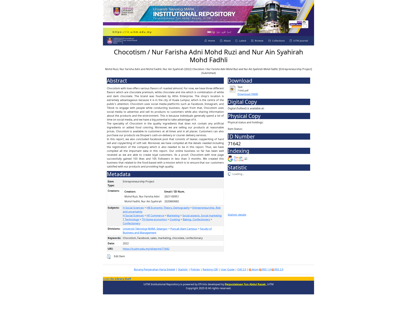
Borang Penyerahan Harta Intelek (154, 269)
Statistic (183, 269)
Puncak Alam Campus (183, 229)
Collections (278, 40)
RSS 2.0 (278, 269)
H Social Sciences (133, 207)
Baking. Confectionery (196, 219)
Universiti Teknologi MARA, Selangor (145, 229)
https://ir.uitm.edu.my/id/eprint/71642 (146, 249)
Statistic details (237, 214)
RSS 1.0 (266, 269)
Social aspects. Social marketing (202, 215)
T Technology (131, 219)
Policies (195, 269)
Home (211, 40)
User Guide (228, 269)
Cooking (175, 219)
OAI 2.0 (241, 269)
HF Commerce (155, 215)
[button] (109, 256)
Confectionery (131, 223)
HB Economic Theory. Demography (168, 207)
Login (117, 279)
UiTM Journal (300, 40)
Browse (258, 40)
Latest (242, 40)
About (226, 40)
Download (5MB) (247, 94)
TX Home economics (154, 219)
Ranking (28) (210, 269)
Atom (255, 269)
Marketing (173, 215)
